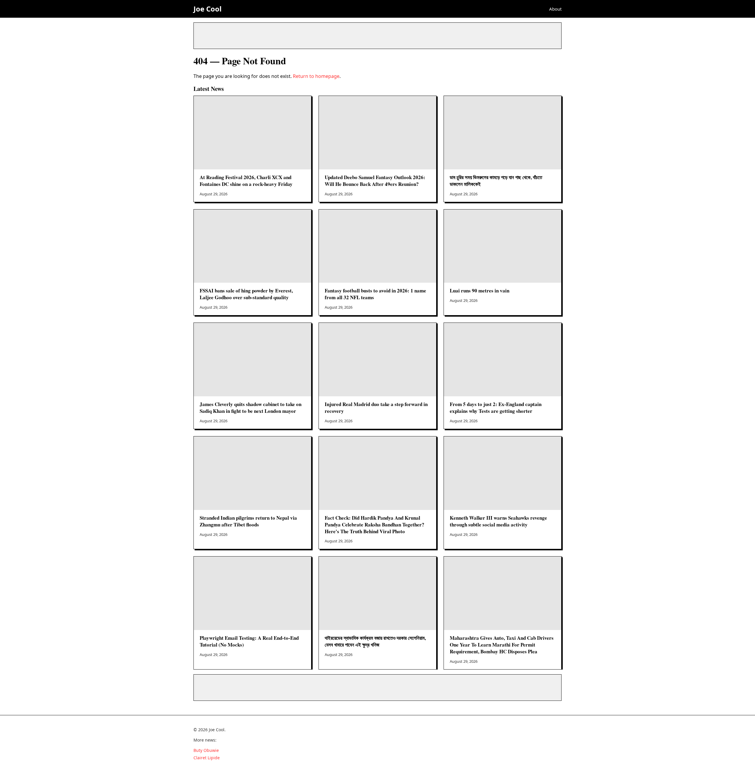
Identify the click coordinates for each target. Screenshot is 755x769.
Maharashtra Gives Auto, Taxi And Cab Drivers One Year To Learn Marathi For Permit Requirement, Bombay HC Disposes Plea (502, 644)
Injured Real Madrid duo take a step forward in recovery (376, 407)
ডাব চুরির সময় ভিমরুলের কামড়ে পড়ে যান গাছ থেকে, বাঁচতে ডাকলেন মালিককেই (496, 181)
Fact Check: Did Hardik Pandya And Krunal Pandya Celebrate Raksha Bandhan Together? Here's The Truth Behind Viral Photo (374, 524)
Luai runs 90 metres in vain (479, 290)
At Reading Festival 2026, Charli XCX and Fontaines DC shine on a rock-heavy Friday (246, 181)
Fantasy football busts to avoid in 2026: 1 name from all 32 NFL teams (375, 294)
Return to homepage (316, 76)
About (555, 9)
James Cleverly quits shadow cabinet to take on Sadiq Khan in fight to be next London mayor (250, 407)
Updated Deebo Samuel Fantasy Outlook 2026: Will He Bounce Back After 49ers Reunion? (375, 181)
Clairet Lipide (206, 757)
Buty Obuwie (206, 750)
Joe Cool (207, 9)
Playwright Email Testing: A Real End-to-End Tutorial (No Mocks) (249, 641)
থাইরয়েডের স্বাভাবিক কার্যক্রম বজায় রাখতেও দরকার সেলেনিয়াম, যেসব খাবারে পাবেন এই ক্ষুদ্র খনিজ (375, 641)
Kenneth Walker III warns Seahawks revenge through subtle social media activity (498, 521)
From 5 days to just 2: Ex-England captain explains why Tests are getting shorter (495, 407)
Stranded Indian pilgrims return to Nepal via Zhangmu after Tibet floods (248, 521)
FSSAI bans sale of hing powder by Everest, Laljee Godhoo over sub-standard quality (246, 294)
